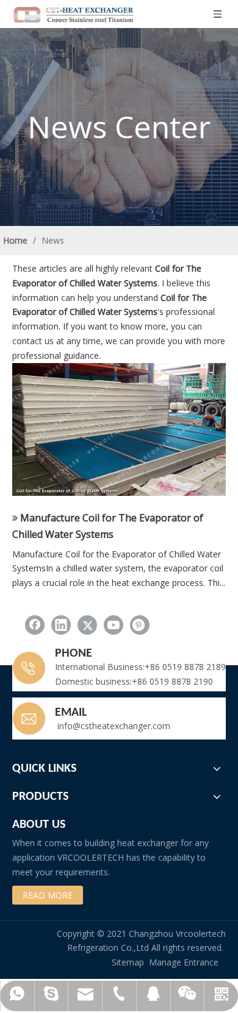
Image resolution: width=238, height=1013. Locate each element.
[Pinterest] (140, 625)
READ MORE (48, 895)
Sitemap (128, 962)
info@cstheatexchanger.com (112, 726)
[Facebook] (35, 625)
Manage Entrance (183, 962)
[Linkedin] (61, 625)
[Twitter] (87, 625)
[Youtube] (113, 625)
